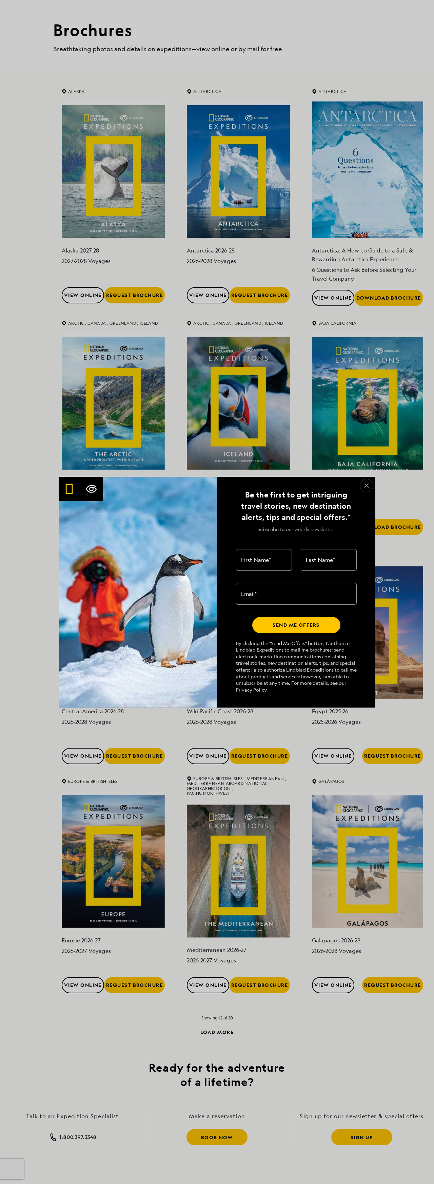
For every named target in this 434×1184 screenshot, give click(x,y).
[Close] (366, 485)
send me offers (296, 625)
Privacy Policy (251, 690)
